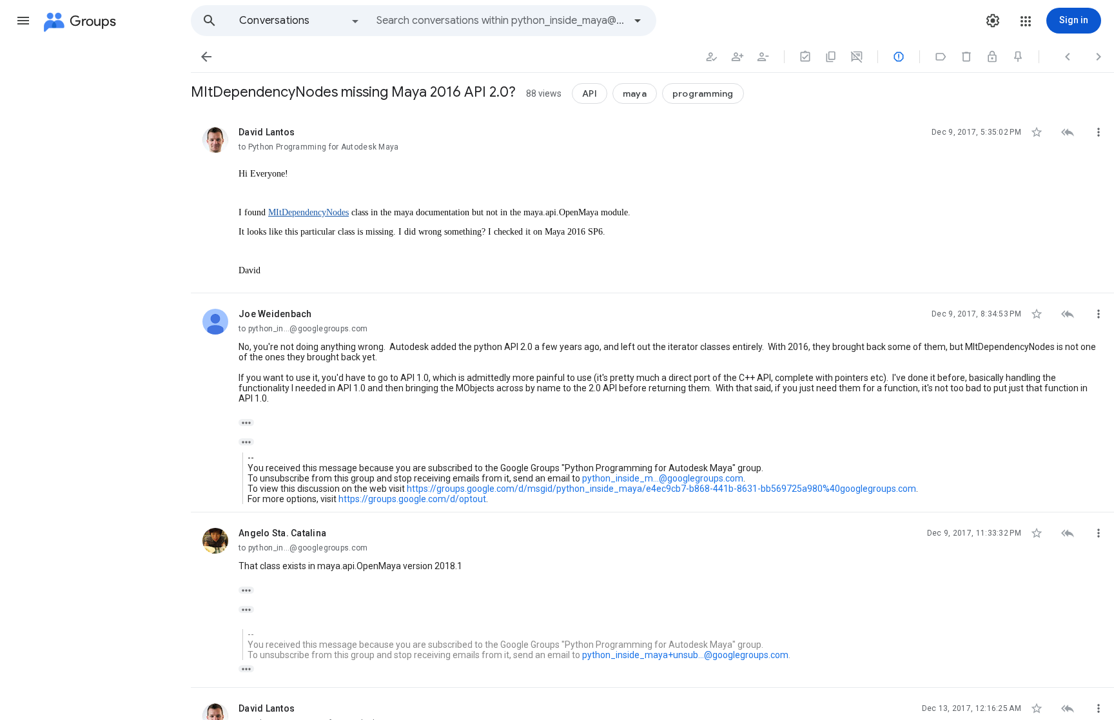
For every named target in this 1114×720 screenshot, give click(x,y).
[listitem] (652, 202)
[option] (300, 20)
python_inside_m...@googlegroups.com (662, 478)
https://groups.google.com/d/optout (412, 499)
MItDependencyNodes (308, 212)
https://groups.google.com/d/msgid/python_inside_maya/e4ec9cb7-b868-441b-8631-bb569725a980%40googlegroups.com (661, 488)
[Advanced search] (638, 20)
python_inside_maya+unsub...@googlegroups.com (685, 655)
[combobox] (500, 20)
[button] (23, 20)
